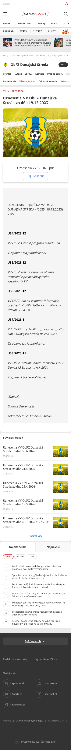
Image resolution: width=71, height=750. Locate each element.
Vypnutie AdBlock (46, 659)
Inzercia (7, 720)
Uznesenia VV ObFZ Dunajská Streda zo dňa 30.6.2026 (23, 449)
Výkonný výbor (55, 55)
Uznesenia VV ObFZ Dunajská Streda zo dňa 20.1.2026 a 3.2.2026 (26, 520)
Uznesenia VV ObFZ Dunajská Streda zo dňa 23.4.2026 (23, 485)
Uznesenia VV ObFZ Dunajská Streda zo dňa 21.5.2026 (23, 467)
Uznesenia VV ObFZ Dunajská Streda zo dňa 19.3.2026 (23, 502)
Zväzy (6, 55)
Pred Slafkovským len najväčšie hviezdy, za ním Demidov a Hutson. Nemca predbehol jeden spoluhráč (32, 43)
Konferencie (9, 81)
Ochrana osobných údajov (29, 720)
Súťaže (18, 73)
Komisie (39, 73)
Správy (28, 73)
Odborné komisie (47, 81)
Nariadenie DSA (56, 720)
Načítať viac (36, 536)
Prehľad (7, 73)
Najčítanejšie (17, 547)
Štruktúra (40, 55)
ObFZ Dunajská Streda (22, 55)
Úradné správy (55, 73)
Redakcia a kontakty (15, 659)
